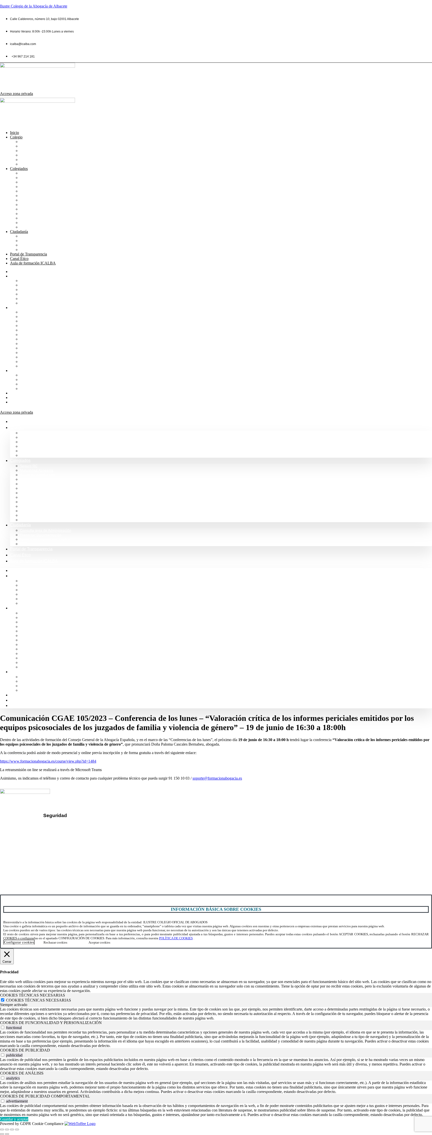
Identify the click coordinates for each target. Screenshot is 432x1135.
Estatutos (28, 209)
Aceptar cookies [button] (99, 942)
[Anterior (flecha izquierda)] (2, 1134)
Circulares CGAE (35, 218)
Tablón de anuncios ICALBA (45, 213)
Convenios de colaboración (44, 186)
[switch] (2, 1027)
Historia (27, 150)
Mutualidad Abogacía (39, 177)
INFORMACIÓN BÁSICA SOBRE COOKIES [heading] (216, 909)
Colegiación (31, 159)
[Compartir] (12, 1129)
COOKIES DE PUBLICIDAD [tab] (25, 1050)
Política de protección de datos (78, 834)
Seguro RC (30, 173)
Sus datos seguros (67, 825)
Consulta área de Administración (49, 236)
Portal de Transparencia (28, 254)
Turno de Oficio (33, 195)
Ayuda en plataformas (39, 182)
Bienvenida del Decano (41, 141)
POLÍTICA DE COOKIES (176, 938)
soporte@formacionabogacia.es (217, 778)
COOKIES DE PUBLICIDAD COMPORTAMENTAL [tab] (45, 1096)
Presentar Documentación (43, 240)
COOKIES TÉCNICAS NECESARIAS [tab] (32, 995)
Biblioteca (29, 191)
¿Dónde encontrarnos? (29, 861)
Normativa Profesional (40, 164)
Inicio (14, 132)
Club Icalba (30, 227)
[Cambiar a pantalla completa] (7, 1129)
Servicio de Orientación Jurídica (48, 245)
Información (30, 146)
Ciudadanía (19, 231)
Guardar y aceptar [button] (14, 1119)
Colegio (16, 137)
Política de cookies (67, 842)
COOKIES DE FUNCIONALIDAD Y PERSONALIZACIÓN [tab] (51, 1023)
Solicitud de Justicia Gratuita (45, 249)
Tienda (26, 222)
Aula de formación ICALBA (33, 263)
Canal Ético (19, 258)
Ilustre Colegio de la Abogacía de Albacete (33, 6)
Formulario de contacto (29, 870)
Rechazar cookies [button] (55, 942)
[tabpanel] (216, 1014)
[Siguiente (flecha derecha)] (7, 1134)
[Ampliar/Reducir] (2, 1129)
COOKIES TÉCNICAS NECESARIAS (38, 1000)
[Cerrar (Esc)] (17, 1129)
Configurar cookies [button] (19, 942)
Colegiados (19, 168)
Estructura (29, 155)
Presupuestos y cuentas (41, 204)
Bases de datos (34, 200)
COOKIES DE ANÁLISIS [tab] (22, 1073)
